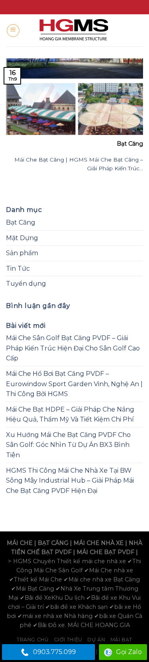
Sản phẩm (22, 253)
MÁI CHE (20, 543)
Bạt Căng (20, 222)
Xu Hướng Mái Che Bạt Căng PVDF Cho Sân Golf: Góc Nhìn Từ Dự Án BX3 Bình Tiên (68, 445)
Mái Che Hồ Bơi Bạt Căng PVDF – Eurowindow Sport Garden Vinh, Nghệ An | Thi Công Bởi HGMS (74, 384)
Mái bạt (121, 640)
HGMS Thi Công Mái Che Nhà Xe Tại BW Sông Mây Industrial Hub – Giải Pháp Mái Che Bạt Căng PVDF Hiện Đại (70, 481)
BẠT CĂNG (53, 543)
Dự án (96, 640)
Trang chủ (33, 640)
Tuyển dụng (26, 283)
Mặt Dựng (22, 238)
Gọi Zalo (129, 652)
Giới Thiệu (68, 640)
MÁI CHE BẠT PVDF (105, 552)
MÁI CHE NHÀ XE (99, 543)
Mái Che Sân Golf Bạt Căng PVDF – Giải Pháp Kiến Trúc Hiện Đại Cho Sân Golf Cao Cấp (73, 348)
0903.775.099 (54, 652)
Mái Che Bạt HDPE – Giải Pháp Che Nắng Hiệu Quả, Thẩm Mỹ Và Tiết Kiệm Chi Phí (70, 414)
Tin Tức (18, 268)
